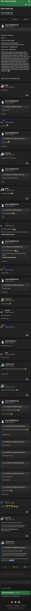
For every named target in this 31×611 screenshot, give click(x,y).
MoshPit (19, 462)
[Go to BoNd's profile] (2, 189)
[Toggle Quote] (3, 106)
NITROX (19, 473)
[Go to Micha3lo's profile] (2, 268)
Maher (18, 246)
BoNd (18, 210)
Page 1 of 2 (15, 19)
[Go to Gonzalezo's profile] (2, 299)
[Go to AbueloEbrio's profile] (2, 121)
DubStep (19, 285)
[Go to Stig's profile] (2, 386)
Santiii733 (19, 138)
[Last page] (29, 19)
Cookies (23, 605)
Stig (18, 406)
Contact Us (17, 605)
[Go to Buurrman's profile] (2, 154)
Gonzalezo (19, 487)
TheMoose (20, 426)
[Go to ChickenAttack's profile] (2, 365)
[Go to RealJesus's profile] (2, 518)
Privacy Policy (9, 605)
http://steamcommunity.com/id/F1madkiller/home (12, 44)
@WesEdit (11, 560)
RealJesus (19, 547)
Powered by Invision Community (15, 608)
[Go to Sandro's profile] (2, 501)
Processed (10, 14)
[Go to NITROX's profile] (2, 311)
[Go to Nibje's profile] (2, 86)
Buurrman (19, 174)
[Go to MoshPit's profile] (2, 326)
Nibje (18, 106)
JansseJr (19, 441)
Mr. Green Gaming (8, 1)
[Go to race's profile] (2, 353)
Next (26, 19)
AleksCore (19, 452)
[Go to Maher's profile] (2, 224)
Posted (9, 26)
